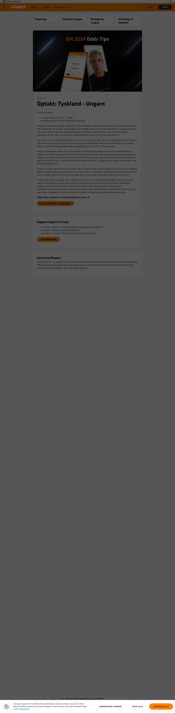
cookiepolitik (24, 709)
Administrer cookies (110, 706)
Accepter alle (161, 706)
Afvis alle (137, 706)
